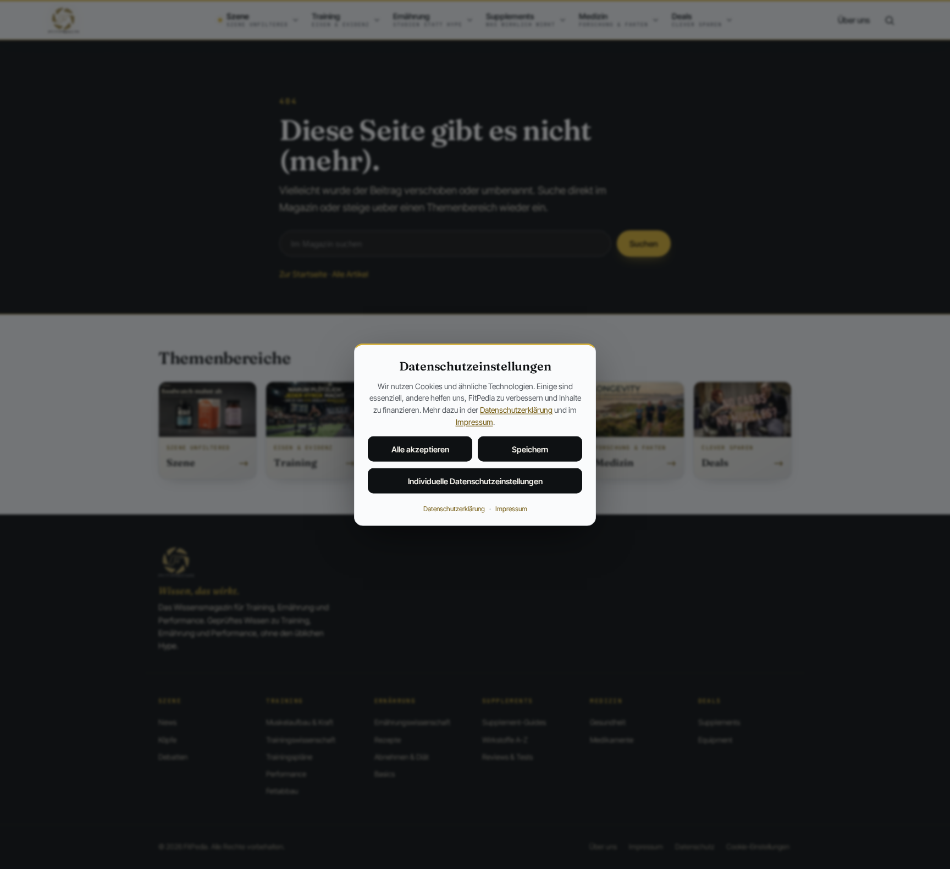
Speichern (530, 449)
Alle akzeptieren (420, 449)
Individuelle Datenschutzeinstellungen (475, 481)
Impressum (474, 421)
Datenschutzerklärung (516, 409)
